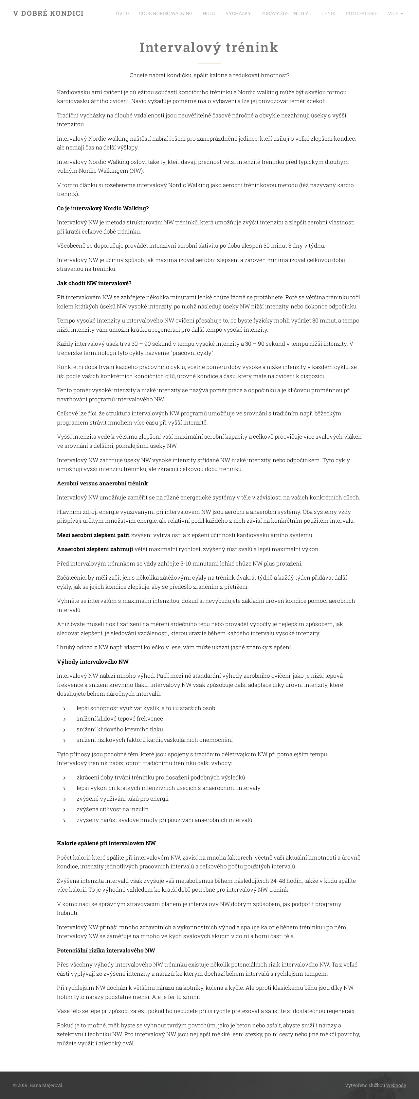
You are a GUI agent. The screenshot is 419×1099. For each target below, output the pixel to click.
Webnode (396, 1085)
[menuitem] (124, 13)
